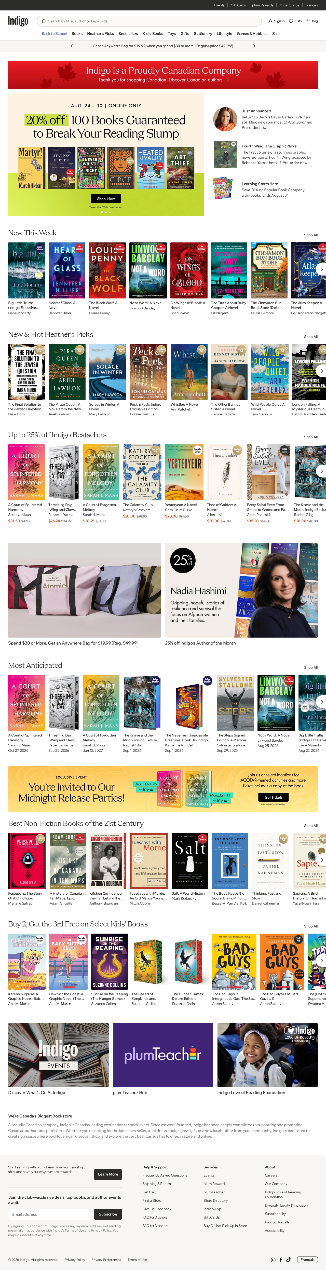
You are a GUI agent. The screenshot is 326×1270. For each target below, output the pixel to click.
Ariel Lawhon (59, 414)
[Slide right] (196, 154)
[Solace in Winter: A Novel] (108, 372)
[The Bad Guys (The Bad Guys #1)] (282, 962)
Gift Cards (238, 5)
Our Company (276, 1183)
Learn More (108, 1174)
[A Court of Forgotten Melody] (101, 472)
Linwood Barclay (142, 308)
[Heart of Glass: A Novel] (67, 270)
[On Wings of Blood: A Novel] (189, 270)
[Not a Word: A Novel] (148, 270)
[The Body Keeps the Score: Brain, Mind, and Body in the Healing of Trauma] (230, 861)
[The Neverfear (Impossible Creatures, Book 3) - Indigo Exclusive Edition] (189, 703)
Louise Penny (99, 313)
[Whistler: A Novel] (189, 372)
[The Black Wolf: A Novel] (107, 270)
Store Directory (215, 1200)
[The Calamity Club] (142, 472)
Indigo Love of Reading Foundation (283, 1194)
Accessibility (275, 1230)
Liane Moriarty (19, 313)
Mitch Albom (140, 903)
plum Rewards (262, 5)
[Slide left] (16, 154)
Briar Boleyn (179, 313)
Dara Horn (16, 414)
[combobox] (153, 21)
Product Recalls (277, 1222)
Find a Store (151, 1200)
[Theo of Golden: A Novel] (225, 472)
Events (219, 5)
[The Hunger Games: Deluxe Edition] (190, 962)
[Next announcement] (254, 46)
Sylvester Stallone (231, 745)
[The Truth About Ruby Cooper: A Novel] (229, 270)
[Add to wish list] (40, 293)
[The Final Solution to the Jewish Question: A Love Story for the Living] (26, 372)
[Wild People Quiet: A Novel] (270, 372)
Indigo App (212, 1209)
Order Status (289, 5)
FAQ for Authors (155, 1217)
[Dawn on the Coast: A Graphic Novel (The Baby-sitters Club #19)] (68, 962)
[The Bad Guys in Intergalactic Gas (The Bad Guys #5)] (234, 962)
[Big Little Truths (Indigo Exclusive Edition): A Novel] (26, 270)
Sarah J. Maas (19, 515)
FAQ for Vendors (155, 1225)
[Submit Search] (43, 21)
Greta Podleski (258, 515)
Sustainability (275, 1213)
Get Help (149, 1192)
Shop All (311, 235)
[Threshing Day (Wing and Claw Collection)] (63, 472)
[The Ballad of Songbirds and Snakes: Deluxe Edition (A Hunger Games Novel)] (149, 962)
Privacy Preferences (106, 1260)
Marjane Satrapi (20, 903)
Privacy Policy (75, 1260)
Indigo (25, 1260)
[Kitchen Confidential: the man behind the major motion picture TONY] (107, 861)
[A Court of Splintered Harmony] (26, 472)
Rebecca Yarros (60, 515)
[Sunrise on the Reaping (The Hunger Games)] (109, 962)
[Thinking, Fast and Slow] (270, 861)
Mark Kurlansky (184, 898)
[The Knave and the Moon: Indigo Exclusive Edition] (142, 703)
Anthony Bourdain (103, 903)
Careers (271, 1175)
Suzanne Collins (103, 1004)
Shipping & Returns (157, 1183)
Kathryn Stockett (136, 510)
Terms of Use (137, 1260)
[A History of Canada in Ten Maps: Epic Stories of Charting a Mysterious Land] (68, 861)
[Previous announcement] (71, 46)
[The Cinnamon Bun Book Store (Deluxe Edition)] (269, 270)
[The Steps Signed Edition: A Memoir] (235, 703)
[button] (54, 35)
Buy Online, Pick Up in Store (225, 1225)
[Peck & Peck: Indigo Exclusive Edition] (148, 372)
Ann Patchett (181, 409)
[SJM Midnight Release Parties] (163, 789)
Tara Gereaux (261, 414)
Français (312, 5)
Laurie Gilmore (262, 313)
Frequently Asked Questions (164, 1175)
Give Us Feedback (157, 1209)
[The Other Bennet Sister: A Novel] (229, 372)
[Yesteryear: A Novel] (184, 472)
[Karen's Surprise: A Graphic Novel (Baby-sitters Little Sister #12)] (27, 962)
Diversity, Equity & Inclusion (286, 1205)
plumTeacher (213, 1192)
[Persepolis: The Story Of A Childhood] (27, 861)
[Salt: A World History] (190, 861)
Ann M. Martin (19, 1004)
